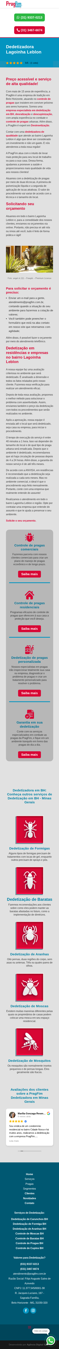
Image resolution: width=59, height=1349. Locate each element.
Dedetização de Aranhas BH (29, 1228)
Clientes (29, 1193)
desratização (23, 114)
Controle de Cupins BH (29, 1248)
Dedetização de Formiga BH (29, 1224)
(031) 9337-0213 (29, 1264)
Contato (29, 1203)
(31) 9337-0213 (31, 17)
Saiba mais (29, 574)
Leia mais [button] (14, 1141)
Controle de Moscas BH (29, 1233)
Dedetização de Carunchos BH (29, 1219)
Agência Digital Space (38, 1344)
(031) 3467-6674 (29, 1269)
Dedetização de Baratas (29, 899)
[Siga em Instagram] (33, 1311)
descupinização (42, 114)
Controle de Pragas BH (29, 1243)
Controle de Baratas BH (29, 1238)
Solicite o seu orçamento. (21, 520)
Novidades (29, 1198)
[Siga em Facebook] (26, 1311)
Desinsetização (40, 125)
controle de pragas (17, 121)
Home (29, 1174)
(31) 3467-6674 (31, 30)
